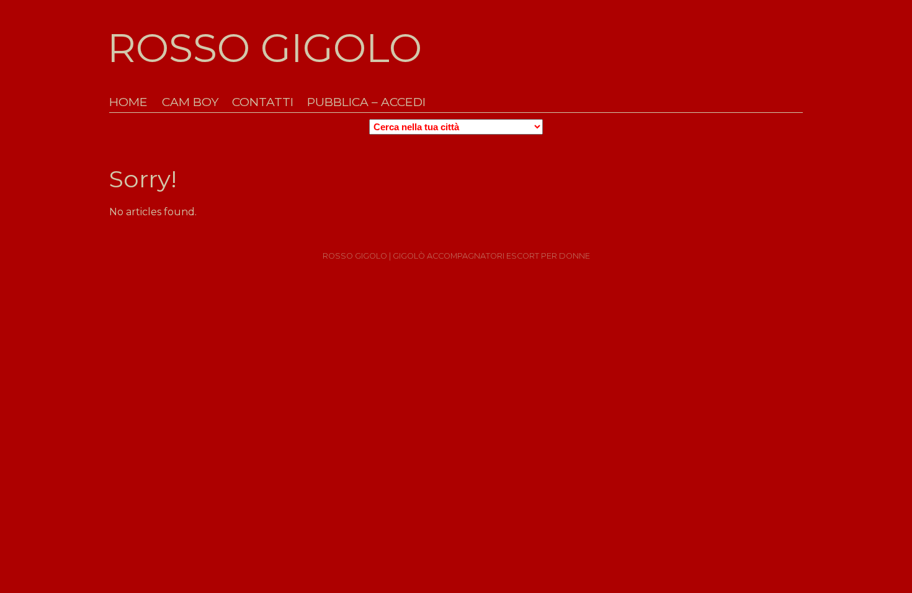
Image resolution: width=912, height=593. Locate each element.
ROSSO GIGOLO (264, 48)
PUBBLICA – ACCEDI (366, 102)
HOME (128, 102)
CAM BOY (190, 102)
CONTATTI (262, 102)
